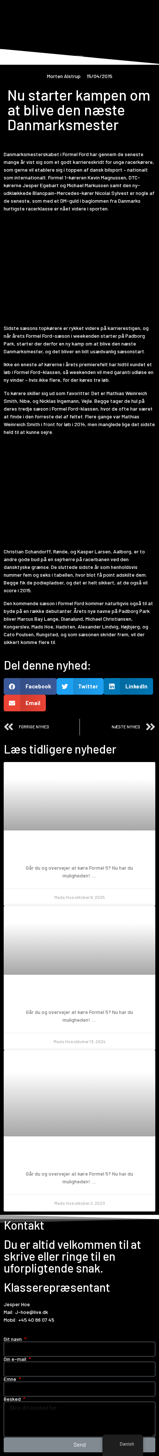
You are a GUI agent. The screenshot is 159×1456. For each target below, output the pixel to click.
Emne (10, 1379)
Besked (13, 1399)
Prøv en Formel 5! (79, 851)
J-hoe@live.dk (31, 1312)
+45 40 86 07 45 (36, 1320)
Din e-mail (15, 1359)
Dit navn (13, 1339)
